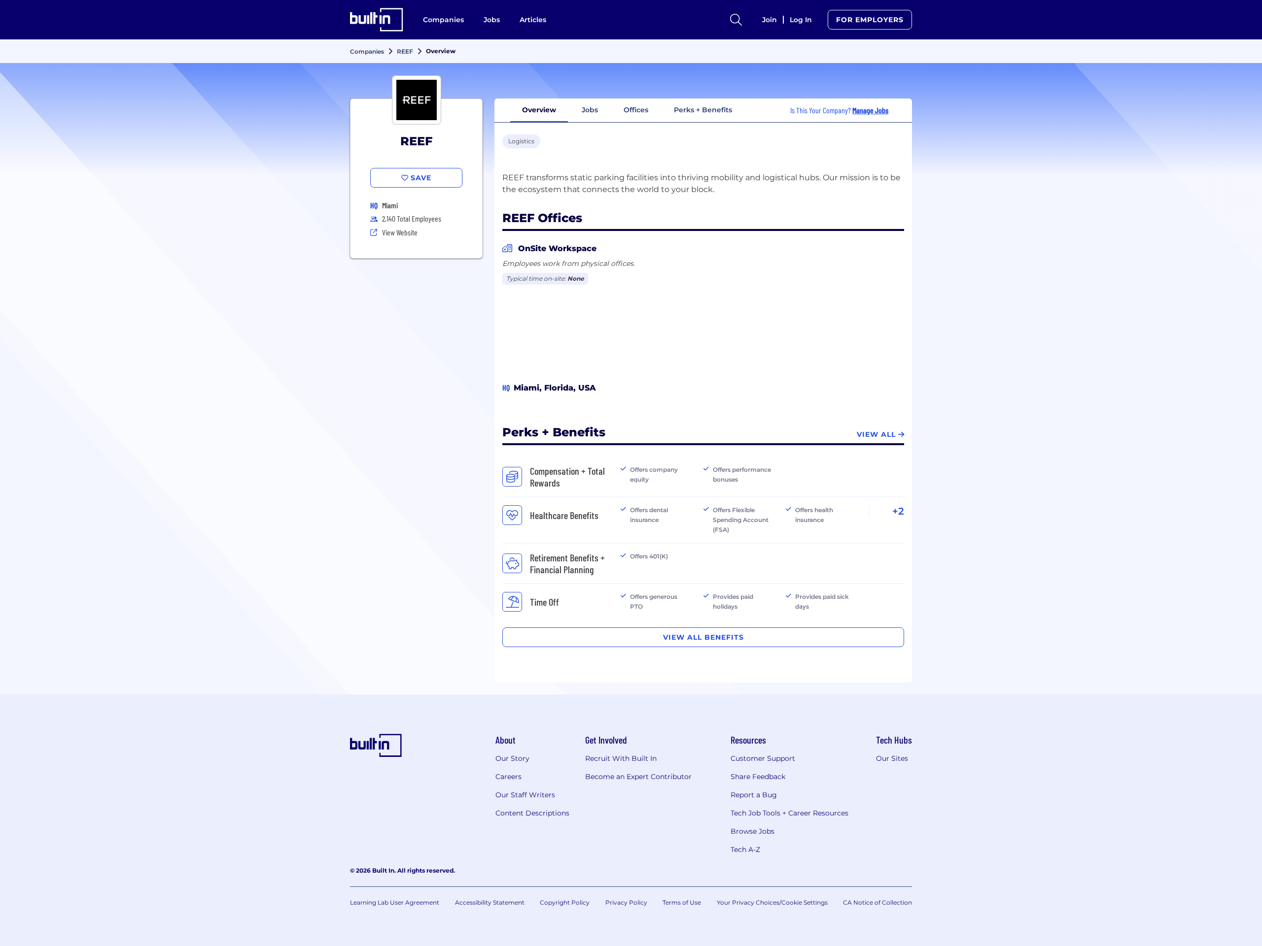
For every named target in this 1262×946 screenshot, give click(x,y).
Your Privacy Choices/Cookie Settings (772, 902)
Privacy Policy (626, 902)
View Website (400, 232)
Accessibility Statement (490, 902)
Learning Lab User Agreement (394, 902)
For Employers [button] (870, 19)
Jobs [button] (590, 109)
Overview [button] (539, 109)
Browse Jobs (752, 831)
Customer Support (763, 758)
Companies (443, 19)
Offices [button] (636, 109)
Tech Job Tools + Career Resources (789, 813)
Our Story (512, 758)
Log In (801, 19)
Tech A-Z (745, 849)
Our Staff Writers (525, 794)
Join (769, 19)
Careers (508, 776)
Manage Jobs (870, 110)
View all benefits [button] (703, 637)
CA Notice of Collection (877, 902)
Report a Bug (754, 794)
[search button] (736, 20)
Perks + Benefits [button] (703, 109)
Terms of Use (682, 902)
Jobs (492, 19)
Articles (533, 19)
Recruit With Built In (621, 758)
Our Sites (892, 758)
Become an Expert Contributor (638, 776)
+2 (898, 511)
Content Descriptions (532, 813)
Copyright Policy (565, 902)
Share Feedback (758, 776)
